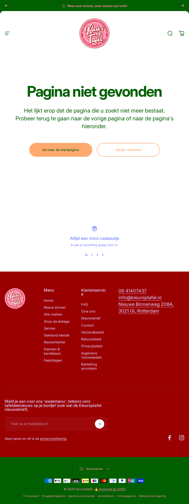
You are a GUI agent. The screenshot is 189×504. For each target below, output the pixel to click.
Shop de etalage (56, 321)
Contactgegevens (126, 496)
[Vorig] (6, 5)
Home (48, 300)
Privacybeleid (91, 346)
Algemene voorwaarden (91, 355)
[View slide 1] (86, 255)
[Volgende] (182, 5)
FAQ (84, 304)
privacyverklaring (53, 438)
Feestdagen (53, 360)
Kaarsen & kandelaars (52, 351)
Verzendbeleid (92, 332)
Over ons (88, 311)
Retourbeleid (91, 339)
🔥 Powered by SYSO (109, 489)
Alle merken (53, 314)
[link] (132, 291)
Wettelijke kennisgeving (152, 496)
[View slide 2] (91, 255)
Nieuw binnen (55, 307)
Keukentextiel (54, 342)
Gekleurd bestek (57, 335)
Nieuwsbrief (90, 318)
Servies (49, 328)
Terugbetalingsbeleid (53, 496)
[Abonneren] (99, 424)
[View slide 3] (97, 255)
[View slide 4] (103, 255)
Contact (87, 325)
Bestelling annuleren (89, 366)
